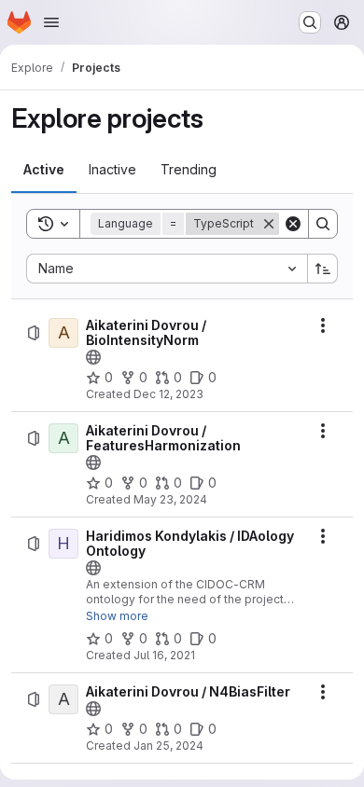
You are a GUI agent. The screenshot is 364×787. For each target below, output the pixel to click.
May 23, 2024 (170, 499)
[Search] (323, 224)
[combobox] (166, 268)
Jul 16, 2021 (164, 655)
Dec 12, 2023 (168, 394)
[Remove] (269, 224)
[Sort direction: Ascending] (323, 268)
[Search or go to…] (310, 22)
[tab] (44, 169)
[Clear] (293, 224)
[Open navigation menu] (51, 22)
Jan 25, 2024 (168, 745)
